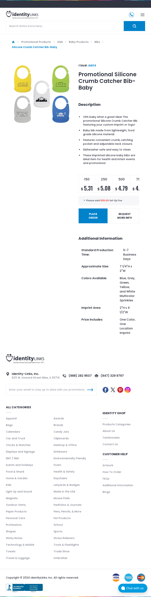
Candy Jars (61, 432)
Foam (57, 465)
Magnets (12, 498)
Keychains (60, 478)
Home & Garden (17, 478)
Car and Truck (15, 438)
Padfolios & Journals (68, 505)
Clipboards (61, 438)
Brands (58, 425)
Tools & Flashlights (66, 545)
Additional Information (118, 485)
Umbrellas (60, 558)
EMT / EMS (12, 458)
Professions (14, 525)
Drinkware (60, 452)
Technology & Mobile (20, 545)
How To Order (112, 472)
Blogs (106, 492)
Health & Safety (64, 471)
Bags (9, 425)
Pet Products (62, 518)
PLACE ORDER (93, 216)
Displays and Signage (20, 452)
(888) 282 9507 (80, 376)
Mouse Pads (62, 498)
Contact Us (110, 444)
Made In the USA (64, 491)
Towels (10, 551)
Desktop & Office (65, 445)
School (58, 525)
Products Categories (117, 424)
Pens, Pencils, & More (67, 511)
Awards (59, 418)
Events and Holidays (19, 465)
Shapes (11, 531)
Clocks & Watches (18, 445)
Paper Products (16, 511)
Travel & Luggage (18, 558)
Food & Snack (15, 471)
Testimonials (111, 437)
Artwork (108, 465)
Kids (8, 485)
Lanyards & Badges (67, 485)
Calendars (13, 432)
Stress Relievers (64, 538)
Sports (58, 531)
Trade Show (62, 551)
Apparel (11, 418)
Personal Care (15, 518)
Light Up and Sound (19, 491)
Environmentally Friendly (70, 458)
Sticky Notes (14, 538)
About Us (109, 431)
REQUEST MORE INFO (124, 216)
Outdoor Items (16, 505)
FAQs (106, 478)
